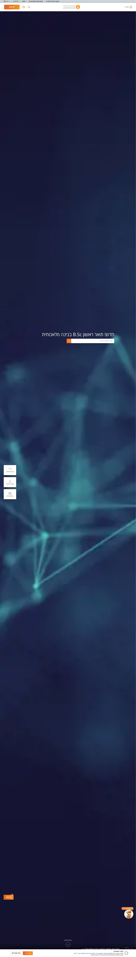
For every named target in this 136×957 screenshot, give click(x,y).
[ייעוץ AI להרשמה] (128, 914)
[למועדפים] (23, 7)
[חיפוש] (28, 7)
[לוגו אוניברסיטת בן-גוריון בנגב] (71, 7)
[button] (129, 7)
